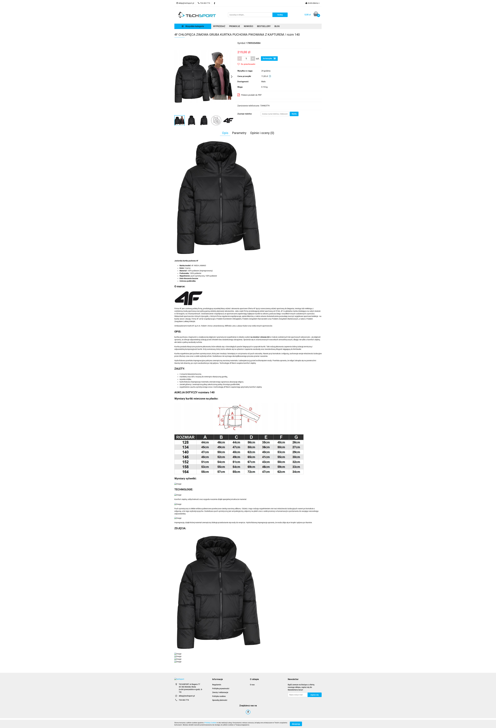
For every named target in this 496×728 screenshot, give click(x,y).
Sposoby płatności (219, 700)
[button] (217, 679)
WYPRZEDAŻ (219, 26)
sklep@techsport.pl (187, 696)
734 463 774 (184, 700)
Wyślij (294, 114)
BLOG (277, 26)
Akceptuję (296, 724)
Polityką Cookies (210, 723)
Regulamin (216, 685)
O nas (252, 685)
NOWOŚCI (248, 26)
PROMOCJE (234, 26)
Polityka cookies (219, 696)
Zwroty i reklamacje (220, 692)
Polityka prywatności (220, 688)
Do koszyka (267, 58)
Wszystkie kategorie (194, 26)
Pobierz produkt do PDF (251, 95)
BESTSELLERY (264, 26)
